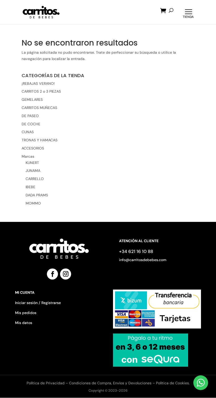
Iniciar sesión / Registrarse (38, 302)
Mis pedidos (25, 312)
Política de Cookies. (173, 383)
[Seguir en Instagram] (65, 274)
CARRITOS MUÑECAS (39, 107)
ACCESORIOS (33, 148)
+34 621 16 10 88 (136, 251)
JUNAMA (33, 170)
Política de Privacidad (46, 383)
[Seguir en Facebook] (52, 274)
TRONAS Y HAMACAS (39, 140)
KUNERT (32, 162)
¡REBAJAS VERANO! (38, 83)
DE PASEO (30, 115)
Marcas (28, 156)
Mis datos (23, 322)
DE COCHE (31, 124)
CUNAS (28, 132)
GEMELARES (32, 99)
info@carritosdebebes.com (142, 259)
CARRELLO (35, 178)
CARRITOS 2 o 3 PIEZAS (41, 91)
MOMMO (33, 203)
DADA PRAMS (37, 195)
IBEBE (30, 187)
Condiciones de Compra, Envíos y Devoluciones (110, 383)
